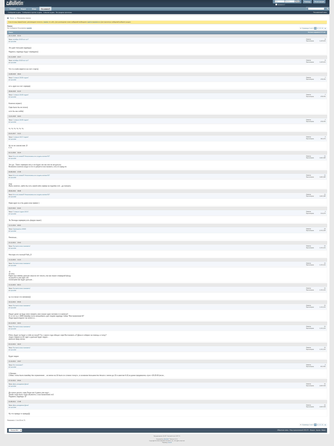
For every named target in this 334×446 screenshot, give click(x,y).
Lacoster (13, 41)
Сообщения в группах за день (32, 12)
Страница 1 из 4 (307, 28)
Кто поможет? (18, 365)
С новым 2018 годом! (21, 78)
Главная (13, 9)
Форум (23, 9)
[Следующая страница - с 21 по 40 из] (325, 28)
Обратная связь (282, 430)
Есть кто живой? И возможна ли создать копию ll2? (31, 156)
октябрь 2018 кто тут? (21, 39)
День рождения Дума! (21, 384)
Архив (318, 430)
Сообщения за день (14, 12)
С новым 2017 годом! (21, 137)
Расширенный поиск (320, 12)
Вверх (323, 430)
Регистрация (319, 2)
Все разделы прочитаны (64, 12)
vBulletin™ (166, 439)
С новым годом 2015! (21, 212)
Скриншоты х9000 (19, 229)
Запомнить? (281, 4)
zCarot (170, 442)
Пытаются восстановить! (21, 246)
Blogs (34, 9)
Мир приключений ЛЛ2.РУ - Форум (302, 430)
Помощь (307, 2)
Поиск (12, 18)
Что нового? (45, 9)
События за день (49, 12)
